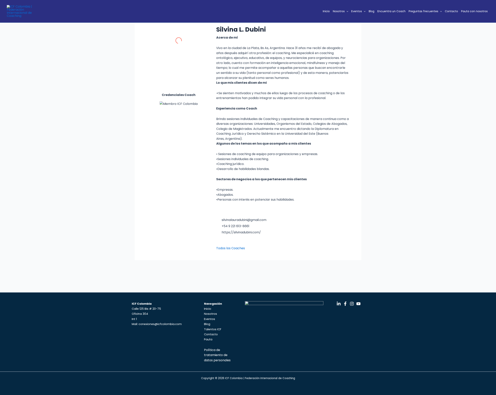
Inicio (326, 11)
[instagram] (226, 242)
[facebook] (239, 242)
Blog (371, 11)
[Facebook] (345, 304)
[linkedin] (219, 242)
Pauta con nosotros (474, 11)
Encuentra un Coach (391, 11)
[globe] (232, 242)
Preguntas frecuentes (423, 11)
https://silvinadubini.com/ (241, 232)
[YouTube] (358, 304)
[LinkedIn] (339, 304)
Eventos (356, 11)
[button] (346, 11)
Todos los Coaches (230, 248)
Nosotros (339, 11)
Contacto (451, 11)
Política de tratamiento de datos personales (217, 355)
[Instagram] (352, 304)
